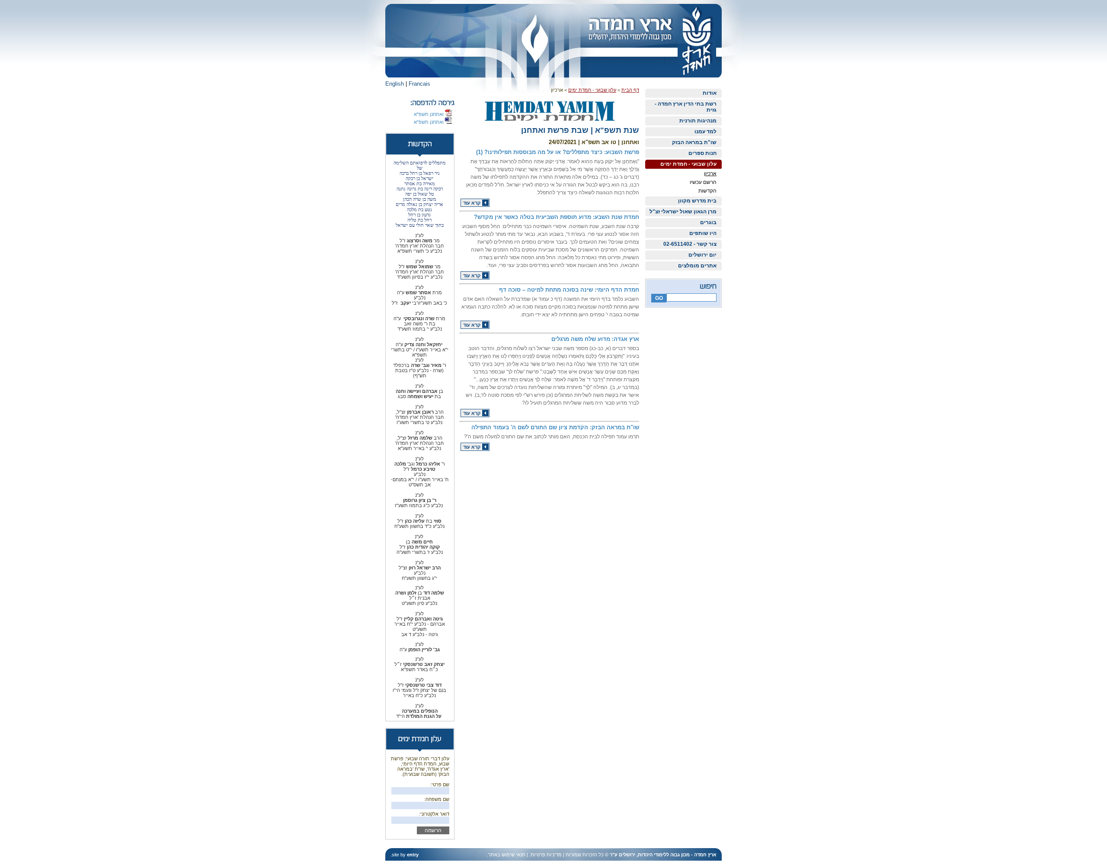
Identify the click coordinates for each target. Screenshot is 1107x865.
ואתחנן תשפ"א (429, 114)
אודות (710, 93)
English (394, 83)
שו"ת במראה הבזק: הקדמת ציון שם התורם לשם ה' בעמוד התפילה (555, 427)
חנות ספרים (702, 153)
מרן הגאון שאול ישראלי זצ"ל (683, 212)
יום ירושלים (702, 255)
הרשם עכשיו (703, 182)
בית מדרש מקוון (697, 201)
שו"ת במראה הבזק (694, 142)
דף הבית (630, 90)
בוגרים (708, 222)
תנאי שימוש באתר (506, 854)
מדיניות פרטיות (546, 854)
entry (413, 854)
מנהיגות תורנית (698, 121)
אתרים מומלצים (697, 266)
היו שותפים (703, 233)
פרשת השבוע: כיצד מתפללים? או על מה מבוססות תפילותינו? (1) (557, 152)
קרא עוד (471, 203)
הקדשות (707, 191)
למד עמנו (705, 132)
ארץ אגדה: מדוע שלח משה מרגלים (595, 339)
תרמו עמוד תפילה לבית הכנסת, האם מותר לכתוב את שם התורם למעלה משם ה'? (551, 437)
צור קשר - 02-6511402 (690, 244)
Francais (419, 83)
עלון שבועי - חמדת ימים (688, 164)
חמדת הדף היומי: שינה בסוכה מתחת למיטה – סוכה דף (569, 289)
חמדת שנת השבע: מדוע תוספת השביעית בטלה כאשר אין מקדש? (556, 217)
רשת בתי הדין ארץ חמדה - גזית (686, 107)
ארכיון (710, 173)
